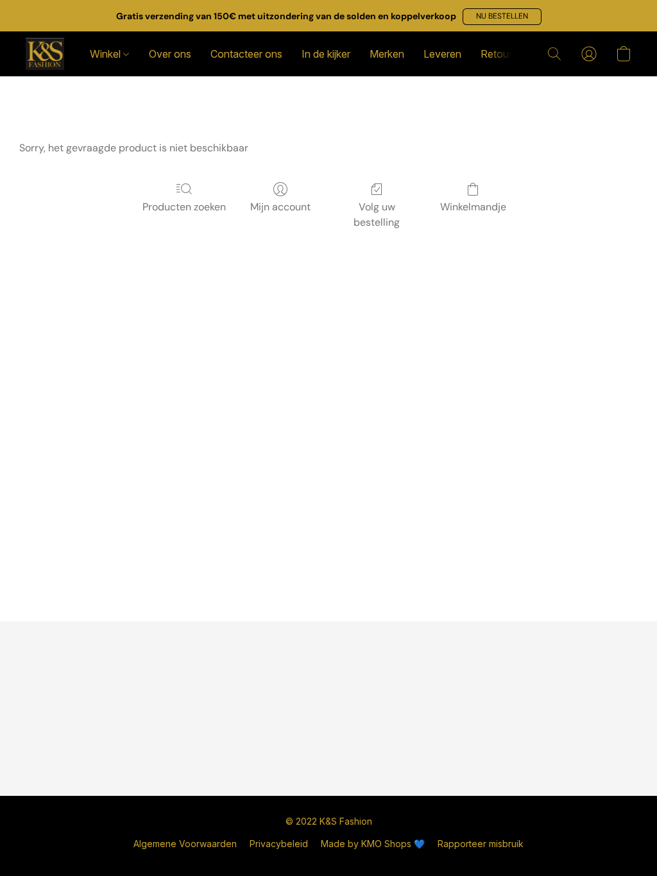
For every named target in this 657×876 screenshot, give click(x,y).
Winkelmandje (473, 207)
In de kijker (326, 53)
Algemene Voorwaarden (185, 843)
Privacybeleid (279, 843)
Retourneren (509, 53)
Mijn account (280, 207)
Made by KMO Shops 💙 (373, 843)
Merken (387, 53)
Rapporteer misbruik (481, 843)
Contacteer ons (246, 53)
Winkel (106, 53)
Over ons (170, 53)
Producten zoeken (184, 207)
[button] (502, 16)
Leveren (442, 53)
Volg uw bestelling (377, 214)
